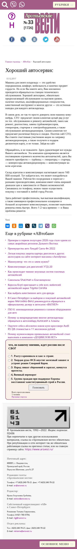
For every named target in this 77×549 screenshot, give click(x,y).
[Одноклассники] (14, 226)
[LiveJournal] (34, 226)
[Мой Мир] (21, 226)
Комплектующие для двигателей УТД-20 (30, 266)
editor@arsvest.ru (22, 498)
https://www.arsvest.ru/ (39, 449)
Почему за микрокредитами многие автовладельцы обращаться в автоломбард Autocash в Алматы (35, 319)
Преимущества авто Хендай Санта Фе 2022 (31, 248)
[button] (64, 5)
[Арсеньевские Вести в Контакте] (34, 39)
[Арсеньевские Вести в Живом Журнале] (23, 39)
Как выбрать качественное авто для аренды (31, 293)
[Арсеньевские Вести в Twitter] (46, 39)
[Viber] (47, 226)
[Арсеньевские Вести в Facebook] (12, 39)
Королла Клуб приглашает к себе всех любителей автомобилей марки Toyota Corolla (34, 286)
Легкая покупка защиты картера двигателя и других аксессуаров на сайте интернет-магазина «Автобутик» (37, 255)
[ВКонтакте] (7, 226)
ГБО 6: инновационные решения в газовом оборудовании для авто (39, 311)
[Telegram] (40, 226)
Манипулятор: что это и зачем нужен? (28, 261)
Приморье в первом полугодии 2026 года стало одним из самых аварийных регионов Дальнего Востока (39, 242)
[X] (27, 226)
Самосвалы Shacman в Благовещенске (29, 279)
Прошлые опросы (19, 396)
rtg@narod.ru (20, 518)
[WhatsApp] (54, 226)
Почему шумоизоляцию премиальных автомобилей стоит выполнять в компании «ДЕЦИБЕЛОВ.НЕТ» (39, 335)
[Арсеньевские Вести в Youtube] (57, 39)
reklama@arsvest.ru (23, 531)
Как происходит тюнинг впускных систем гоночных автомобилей (36, 273)
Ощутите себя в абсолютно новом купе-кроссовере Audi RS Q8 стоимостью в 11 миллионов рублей (38, 327)
